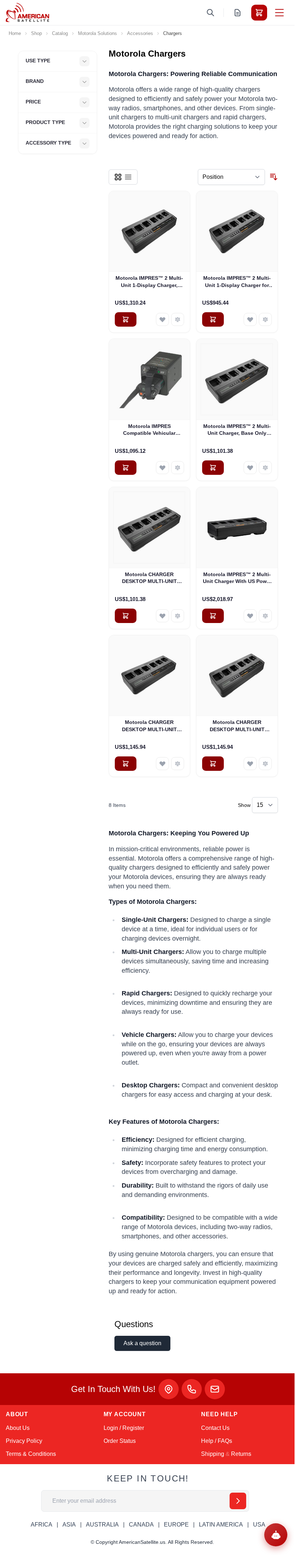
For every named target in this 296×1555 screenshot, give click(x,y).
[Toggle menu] (279, 12)
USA (259, 1524)
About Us (18, 1428)
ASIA (69, 1524)
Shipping (212, 1454)
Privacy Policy (24, 1441)
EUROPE (176, 1524)
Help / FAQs (216, 1441)
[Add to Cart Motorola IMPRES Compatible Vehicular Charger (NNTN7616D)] (125, 467)
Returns (241, 1454)
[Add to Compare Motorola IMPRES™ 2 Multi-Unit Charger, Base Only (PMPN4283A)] (265, 467)
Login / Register (124, 1428)
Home (15, 33)
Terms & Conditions (31, 1454)
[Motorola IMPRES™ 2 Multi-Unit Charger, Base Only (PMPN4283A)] (237, 379)
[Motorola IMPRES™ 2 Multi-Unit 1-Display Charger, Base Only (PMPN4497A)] (149, 231)
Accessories (140, 33)
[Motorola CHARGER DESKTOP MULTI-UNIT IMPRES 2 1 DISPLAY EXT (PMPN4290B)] (237, 675)
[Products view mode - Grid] (118, 177)
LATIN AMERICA (221, 1524)
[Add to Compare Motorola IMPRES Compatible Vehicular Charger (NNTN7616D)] (177, 467)
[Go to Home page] (27, 12)
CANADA (141, 1524)
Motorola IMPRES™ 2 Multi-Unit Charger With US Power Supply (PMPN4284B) (237, 578)
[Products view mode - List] (128, 177)
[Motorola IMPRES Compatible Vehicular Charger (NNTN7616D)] (149, 379)
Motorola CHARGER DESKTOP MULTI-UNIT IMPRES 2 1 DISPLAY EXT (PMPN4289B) (149, 726)
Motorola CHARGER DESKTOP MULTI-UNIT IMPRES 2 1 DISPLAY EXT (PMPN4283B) (149, 578)
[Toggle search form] (210, 12)
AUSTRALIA (102, 1524)
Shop (36, 33)
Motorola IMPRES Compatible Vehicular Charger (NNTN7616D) (149, 430)
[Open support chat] (275, 1534)
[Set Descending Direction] (273, 177)
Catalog (60, 33)
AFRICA (41, 1524)
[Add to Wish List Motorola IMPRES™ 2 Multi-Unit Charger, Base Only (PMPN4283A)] (250, 467)
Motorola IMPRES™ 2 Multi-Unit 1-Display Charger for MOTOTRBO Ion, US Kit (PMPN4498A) (237, 282)
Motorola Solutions (97, 33)
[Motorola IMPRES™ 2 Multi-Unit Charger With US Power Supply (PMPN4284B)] (237, 527)
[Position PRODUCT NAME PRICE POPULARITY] (231, 177)
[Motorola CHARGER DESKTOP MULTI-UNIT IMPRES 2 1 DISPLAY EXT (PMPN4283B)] (149, 527)
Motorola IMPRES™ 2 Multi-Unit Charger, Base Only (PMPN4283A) (237, 430)
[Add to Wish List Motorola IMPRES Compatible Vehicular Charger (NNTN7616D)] (162, 467)
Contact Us (215, 1428)
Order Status (120, 1441)
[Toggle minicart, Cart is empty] (259, 13)
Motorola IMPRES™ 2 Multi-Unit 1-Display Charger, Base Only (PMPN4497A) (149, 282)
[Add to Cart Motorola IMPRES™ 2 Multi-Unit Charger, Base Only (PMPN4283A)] (213, 467)
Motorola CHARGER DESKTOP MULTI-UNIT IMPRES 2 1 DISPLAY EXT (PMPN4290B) (237, 726)
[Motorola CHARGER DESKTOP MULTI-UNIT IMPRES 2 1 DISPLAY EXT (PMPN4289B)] (149, 675)
